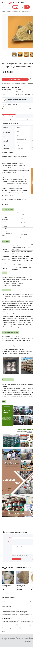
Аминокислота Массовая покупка (11, 628)
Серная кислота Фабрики (9, 625)
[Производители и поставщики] (16, 2)
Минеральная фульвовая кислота (9, 601)
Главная (3, 11)
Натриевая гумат (6, 603)
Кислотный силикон (23, 625)
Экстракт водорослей (7, 606)
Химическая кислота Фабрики (10, 621)
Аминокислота (19, 603)
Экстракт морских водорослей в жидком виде (22, 601)
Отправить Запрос (15, 79)
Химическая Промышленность (13, 11)
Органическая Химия (26, 11)
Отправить (17, 559)
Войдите (4, 109)
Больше (4, 631)
